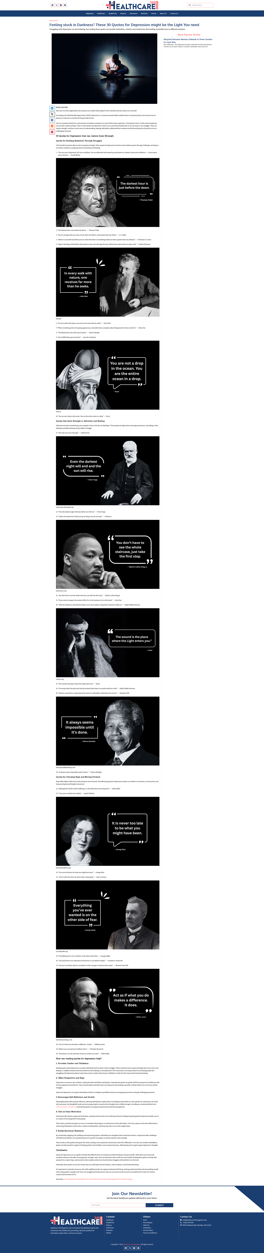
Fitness (153, 13)
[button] (52, 108)
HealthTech (113, 13)
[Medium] (61, 5)
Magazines (90, 13)
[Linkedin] (52, 5)
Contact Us (174, 13)
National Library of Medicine (66, 1107)
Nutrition (144, 13)
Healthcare (101, 13)
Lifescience (133, 13)
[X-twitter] (56, 5)
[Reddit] (65, 5)
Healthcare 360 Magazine (131, 1244)
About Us (163, 13)
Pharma (123, 13)
